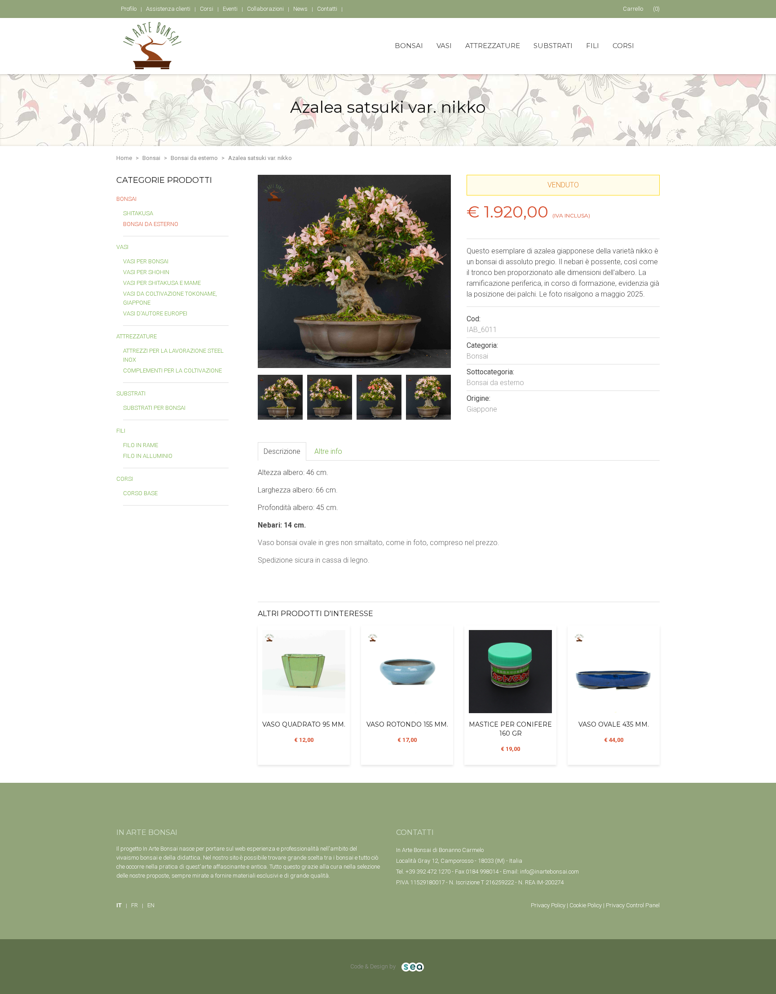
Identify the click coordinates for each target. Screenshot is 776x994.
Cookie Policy (585, 905)
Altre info (328, 451)
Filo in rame (140, 445)
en (150, 905)
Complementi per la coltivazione (172, 370)
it (119, 905)
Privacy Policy (548, 905)
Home (124, 158)
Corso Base (140, 493)
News (300, 8)
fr (134, 905)
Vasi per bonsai (145, 261)
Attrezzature (492, 45)
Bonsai (409, 45)
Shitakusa (138, 213)
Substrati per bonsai (154, 407)
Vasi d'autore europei (155, 313)
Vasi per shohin (146, 272)
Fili (592, 45)
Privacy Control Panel (633, 905)
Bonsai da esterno (194, 158)
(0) (641, 8)
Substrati (553, 45)
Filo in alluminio (147, 456)
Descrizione (282, 451)
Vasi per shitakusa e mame (162, 283)
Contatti (327, 8)
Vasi (444, 45)
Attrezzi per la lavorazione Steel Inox (173, 355)
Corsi (623, 45)
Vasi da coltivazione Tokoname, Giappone (170, 298)
